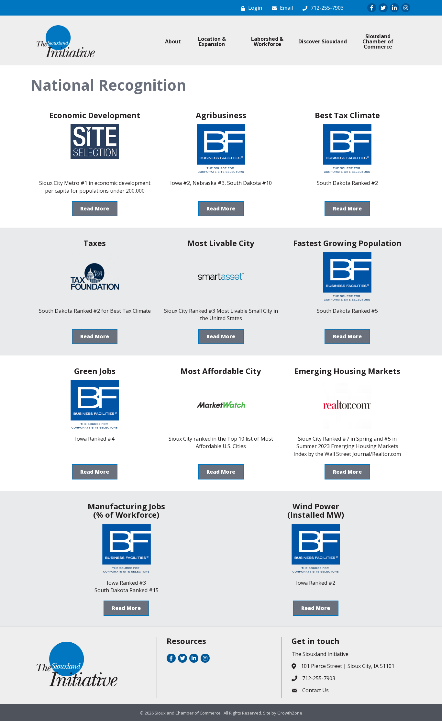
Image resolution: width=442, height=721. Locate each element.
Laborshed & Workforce (267, 41)
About (173, 41)
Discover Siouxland (322, 41)
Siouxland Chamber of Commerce (377, 41)
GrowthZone (289, 713)
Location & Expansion (212, 41)
